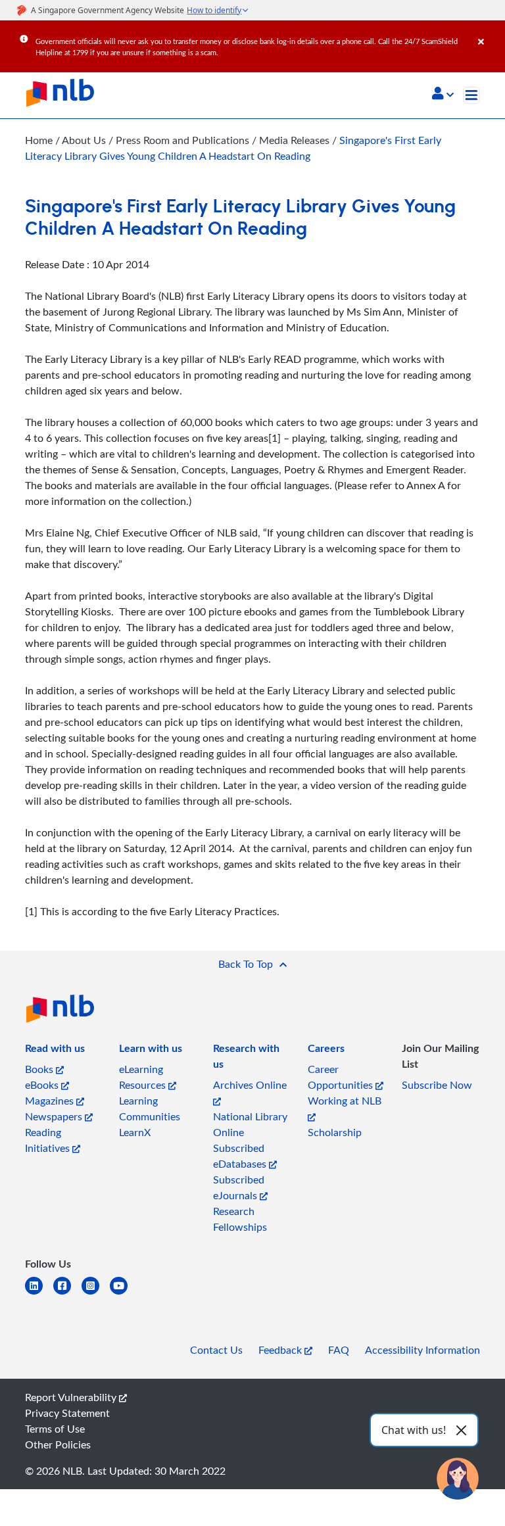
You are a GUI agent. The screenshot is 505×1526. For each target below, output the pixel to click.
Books (40, 1069)
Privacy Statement (67, 1413)
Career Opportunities (341, 1077)
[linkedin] (39, 1293)
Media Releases (295, 140)
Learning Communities (149, 1108)
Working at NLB (344, 1100)
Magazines (50, 1100)
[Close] (489, 32)
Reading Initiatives (48, 1140)
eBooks (43, 1085)
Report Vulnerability (72, 1397)
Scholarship (335, 1132)
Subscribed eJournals (238, 1187)
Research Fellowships (240, 1219)
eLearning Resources (143, 1077)
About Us (85, 140)
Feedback (281, 1350)
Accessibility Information (422, 1350)
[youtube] (124, 1293)
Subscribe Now (437, 1085)
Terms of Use (55, 1428)
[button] (443, 95)
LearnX (135, 1132)
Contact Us (216, 1350)
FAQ (338, 1350)
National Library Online (250, 1124)
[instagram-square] (96, 1293)
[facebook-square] (67, 1293)
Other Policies (58, 1444)
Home (39, 140)
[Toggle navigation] (471, 95)
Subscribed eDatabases (241, 1156)
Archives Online (250, 1085)
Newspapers (55, 1116)
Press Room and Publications (184, 140)
